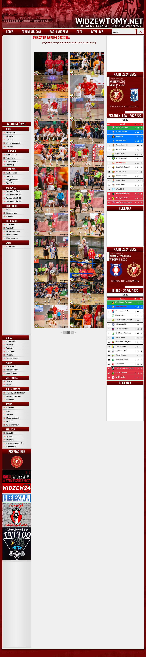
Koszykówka (11, 213)
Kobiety (9, 216)
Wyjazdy (9, 348)
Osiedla (9, 355)
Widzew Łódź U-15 (13, 202)
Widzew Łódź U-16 (13, 198)
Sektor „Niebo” (12, 358)
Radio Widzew (59, 32)
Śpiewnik (10, 408)
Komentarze (11, 447)
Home (9, 32)
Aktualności (11, 225)
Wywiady (10, 228)
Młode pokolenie (13, 418)
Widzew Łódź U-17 (13, 195)
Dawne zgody (11, 373)
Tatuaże (9, 415)
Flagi (8, 411)
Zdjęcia (9, 381)
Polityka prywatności (14, 443)
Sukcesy (10, 140)
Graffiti (9, 421)
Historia (9, 136)
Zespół (9, 436)
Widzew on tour (12, 425)
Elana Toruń (11, 366)
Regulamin (10, 246)
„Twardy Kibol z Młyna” (15, 393)
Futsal (8, 210)
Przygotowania (12, 161)
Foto (80, 32)
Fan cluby (10, 352)
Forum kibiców (31, 32)
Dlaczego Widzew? (14, 396)
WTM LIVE (97, 32)
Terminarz (10, 158)
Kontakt (9, 433)
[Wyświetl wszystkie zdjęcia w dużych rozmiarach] (69, 42)
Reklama (10, 440)
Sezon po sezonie (13, 143)
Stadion (9, 146)
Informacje (10, 133)
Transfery (10, 165)
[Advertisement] (16, 78)
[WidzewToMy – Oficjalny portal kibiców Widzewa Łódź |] (73, 14)
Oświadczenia (12, 235)
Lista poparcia (12, 238)
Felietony (10, 400)
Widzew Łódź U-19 (13, 191)
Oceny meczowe (13, 231)
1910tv (9, 385)
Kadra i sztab (11, 155)
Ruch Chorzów (12, 370)
